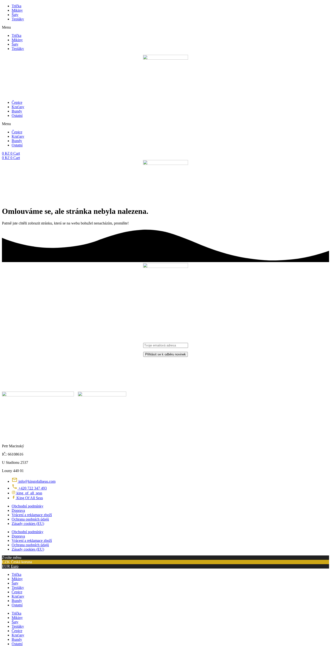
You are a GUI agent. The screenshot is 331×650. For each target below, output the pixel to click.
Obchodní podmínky (27, 506)
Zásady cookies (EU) (28, 524)
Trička (16, 6)
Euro (14, 566)
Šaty (15, 15)
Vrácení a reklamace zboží (32, 515)
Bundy (17, 111)
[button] (165, 27)
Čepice (17, 102)
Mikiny (17, 10)
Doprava (18, 510)
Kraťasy (18, 107)
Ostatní (17, 115)
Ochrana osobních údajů (30, 519)
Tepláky (18, 19)
